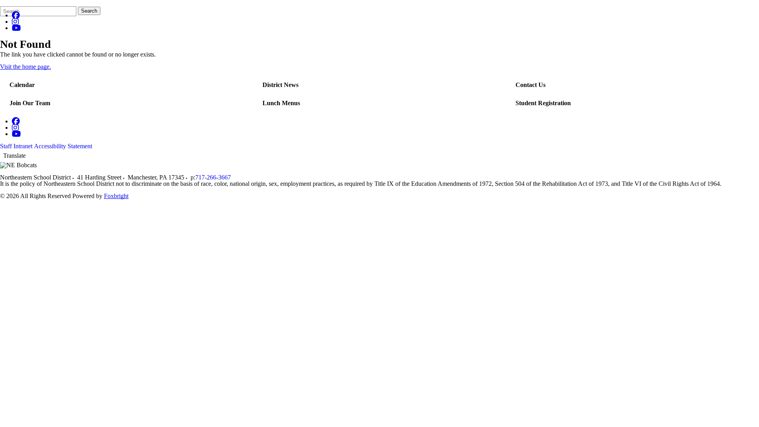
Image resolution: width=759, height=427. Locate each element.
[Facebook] (16, 15)
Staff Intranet (16, 146)
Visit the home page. (25, 66)
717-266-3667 (213, 177)
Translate (14, 155)
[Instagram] (15, 21)
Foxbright (116, 196)
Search (89, 11)
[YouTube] (16, 28)
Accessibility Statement (63, 146)
